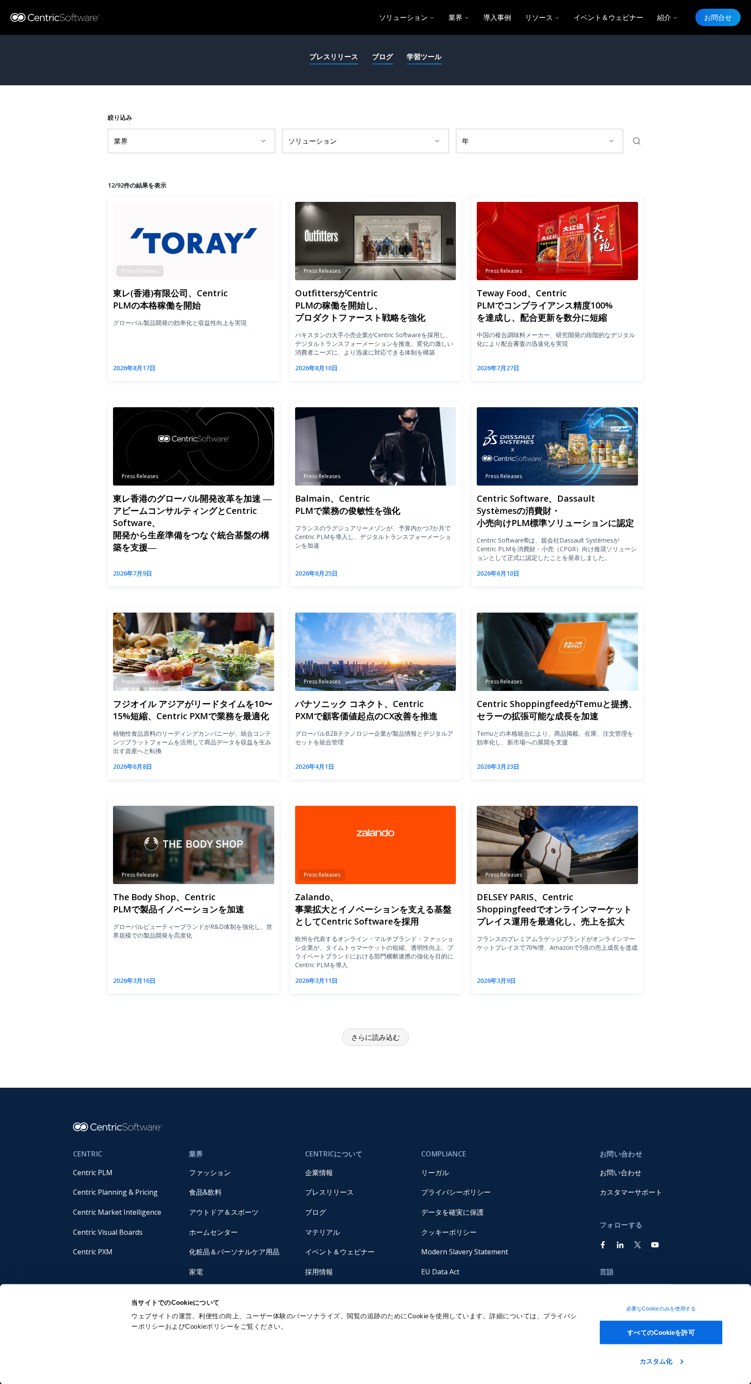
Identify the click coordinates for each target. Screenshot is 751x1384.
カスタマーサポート (631, 1192)
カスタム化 (656, 1360)
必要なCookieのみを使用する (661, 1309)
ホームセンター (213, 1232)
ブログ (382, 56)
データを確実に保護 (452, 1212)
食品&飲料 (205, 1192)
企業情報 (319, 1172)
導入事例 (497, 17)
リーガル (435, 1172)
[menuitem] (124, 1173)
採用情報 (319, 1272)
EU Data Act (440, 1272)
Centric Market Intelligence (117, 1212)
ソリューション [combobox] (312, 141)
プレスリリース (333, 56)
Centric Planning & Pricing (115, 1192)
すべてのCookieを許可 (661, 1332)
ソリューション (403, 17)
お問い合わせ (620, 1172)
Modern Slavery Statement (464, 1252)
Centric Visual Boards (108, 1232)
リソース (539, 17)
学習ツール (424, 56)
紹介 (664, 17)
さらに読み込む (375, 1037)
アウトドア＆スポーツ (224, 1212)
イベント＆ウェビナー (608, 17)
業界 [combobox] (121, 141)
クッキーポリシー (449, 1232)
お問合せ (718, 17)
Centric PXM (93, 1252)
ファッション (210, 1172)
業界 (455, 17)
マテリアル (322, 1232)
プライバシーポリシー (456, 1192)
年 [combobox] (465, 141)
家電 (196, 1272)
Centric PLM (93, 1172)
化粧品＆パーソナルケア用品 (234, 1252)
